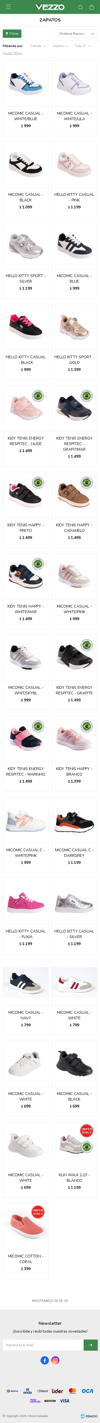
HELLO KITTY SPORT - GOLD (74, 359)
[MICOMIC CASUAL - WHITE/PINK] (74, 576)
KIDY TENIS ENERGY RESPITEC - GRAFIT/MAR (74, 444)
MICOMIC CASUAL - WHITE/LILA (74, 116)
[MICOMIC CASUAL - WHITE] (74, 982)
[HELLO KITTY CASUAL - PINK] (74, 165)
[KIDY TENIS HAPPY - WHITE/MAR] (26, 576)
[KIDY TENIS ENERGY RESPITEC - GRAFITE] (74, 657)
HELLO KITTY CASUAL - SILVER (74, 934)
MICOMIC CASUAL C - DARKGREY (74, 852)
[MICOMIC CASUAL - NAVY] (26, 982)
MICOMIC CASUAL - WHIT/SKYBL (25, 690)
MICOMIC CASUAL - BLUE (74, 278)
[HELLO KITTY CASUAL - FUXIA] (26, 901)
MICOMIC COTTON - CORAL (26, 1259)
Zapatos (58, 46)
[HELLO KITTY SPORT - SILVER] (26, 246)
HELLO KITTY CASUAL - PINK (74, 197)
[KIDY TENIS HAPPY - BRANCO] (74, 739)
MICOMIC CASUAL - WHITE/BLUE (25, 116)
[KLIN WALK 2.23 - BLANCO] (74, 1145)
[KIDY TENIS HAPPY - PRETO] (26, 495)
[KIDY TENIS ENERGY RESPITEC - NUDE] (26, 408)
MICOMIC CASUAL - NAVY (25, 1015)
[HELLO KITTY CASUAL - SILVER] (74, 901)
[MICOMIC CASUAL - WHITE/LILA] (74, 83)
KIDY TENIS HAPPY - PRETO (26, 527)
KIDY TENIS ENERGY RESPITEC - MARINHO (25, 771)
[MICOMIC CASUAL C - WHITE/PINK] (26, 820)
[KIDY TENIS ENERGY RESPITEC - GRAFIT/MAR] (74, 408)
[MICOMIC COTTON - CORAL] (26, 1226)
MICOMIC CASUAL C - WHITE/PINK (25, 852)
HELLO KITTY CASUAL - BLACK (26, 359)
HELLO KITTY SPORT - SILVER (26, 278)
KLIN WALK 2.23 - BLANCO (74, 1177)
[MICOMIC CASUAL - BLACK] (26, 165)
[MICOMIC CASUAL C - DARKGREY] (74, 820)
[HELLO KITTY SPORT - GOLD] (74, 327)
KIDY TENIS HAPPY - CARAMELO (74, 527)
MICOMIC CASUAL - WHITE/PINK (74, 609)
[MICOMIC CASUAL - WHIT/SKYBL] (26, 657)
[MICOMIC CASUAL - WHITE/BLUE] (26, 83)
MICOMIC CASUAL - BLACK (25, 197)
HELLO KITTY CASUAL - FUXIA (26, 934)
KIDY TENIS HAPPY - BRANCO (74, 771)
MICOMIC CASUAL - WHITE (74, 1015)
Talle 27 (80, 46)
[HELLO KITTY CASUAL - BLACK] (26, 327)
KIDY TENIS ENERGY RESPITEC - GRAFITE (74, 690)
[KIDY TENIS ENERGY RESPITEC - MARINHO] (26, 739)
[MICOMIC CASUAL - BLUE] (74, 246)
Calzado (35, 46)
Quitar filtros (13, 53)
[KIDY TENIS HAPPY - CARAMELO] (74, 495)
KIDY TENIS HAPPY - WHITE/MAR (26, 609)
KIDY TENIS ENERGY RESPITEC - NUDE (26, 441)
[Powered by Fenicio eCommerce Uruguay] (89, 1416)
